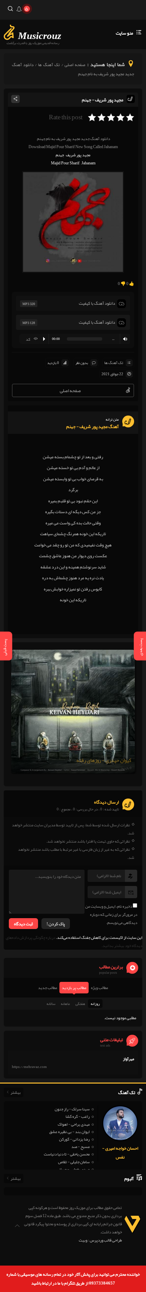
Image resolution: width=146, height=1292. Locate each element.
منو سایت (124, 33)
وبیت (83, 1240)
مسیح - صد (80, 1146)
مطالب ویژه (99, 988)
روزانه (95, 1003)
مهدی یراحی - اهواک (74, 1124)
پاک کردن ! (56, 924)
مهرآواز (128, 1059)
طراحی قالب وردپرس (106, 1240)
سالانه (51, 1003)
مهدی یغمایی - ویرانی (73, 1169)
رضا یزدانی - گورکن (74, 1139)
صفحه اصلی (75, 64)
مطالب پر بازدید (74, 988)
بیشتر (16, 1092)
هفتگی (80, 1003)
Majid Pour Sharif (65, 163)
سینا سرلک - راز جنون (72, 1109)
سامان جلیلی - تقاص (74, 1162)
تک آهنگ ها (49, 64)
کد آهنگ (33, 339)
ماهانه (65, 1003)
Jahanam (88, 163)
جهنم (60, 155)
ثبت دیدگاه (23, 924)
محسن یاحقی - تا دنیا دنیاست (67, 1154)
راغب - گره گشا (78, 1116)
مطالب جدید (47, 988)
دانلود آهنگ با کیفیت (97, 303)
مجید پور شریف (78, 155)
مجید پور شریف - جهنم (102, 99)
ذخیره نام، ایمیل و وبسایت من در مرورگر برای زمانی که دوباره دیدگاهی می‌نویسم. (111, 914)
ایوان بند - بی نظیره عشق (69, 1131)
